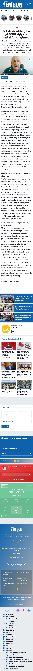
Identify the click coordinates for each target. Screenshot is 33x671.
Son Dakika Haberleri (7, 590)
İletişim (8, 648)
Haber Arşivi (23, 589)
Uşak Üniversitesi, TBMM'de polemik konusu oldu (7, 391)
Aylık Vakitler (6, 516)
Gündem (15, 11)
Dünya (13, 597)
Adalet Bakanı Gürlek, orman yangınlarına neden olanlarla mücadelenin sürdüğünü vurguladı (8, 374)
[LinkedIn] (18, 564)
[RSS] (24, 564)
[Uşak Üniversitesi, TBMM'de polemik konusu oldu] (8, 384)
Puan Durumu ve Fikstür (8, 584)
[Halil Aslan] (5, 329)
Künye (8, 646)
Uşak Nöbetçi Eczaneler (8, 573)
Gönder (5, 426)
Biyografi (9, 641)
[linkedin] (29, 610)
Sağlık (23, 11)
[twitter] (12, 610)
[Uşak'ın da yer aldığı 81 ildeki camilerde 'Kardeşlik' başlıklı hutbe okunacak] (24, 384)
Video (8, 632)
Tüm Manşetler (23, 583)
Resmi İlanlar (5, 11)
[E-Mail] (12, 331)
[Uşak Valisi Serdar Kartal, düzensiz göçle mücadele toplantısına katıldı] (24, 366)
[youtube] (23, 610)
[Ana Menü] (30, 4)
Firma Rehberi (11, 637)
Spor (29, 11)
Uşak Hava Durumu (25, 572)
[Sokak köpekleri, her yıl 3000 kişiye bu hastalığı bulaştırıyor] (16, 65)
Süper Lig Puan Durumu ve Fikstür (20, 661)
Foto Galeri (10, 630)
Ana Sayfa (9, 614)
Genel (16, 28)
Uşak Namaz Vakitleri (7, 579)
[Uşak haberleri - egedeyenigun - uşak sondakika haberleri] (12, 4)
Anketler (9, 643)
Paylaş (5, 77)
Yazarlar (9, 634)
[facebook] (7, 610)
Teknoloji (22, 599)
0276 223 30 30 (17, 554)
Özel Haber (23, 597)
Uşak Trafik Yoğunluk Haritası (22, 579)
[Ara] (28, 4)
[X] (11, 564)
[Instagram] (14, 564)
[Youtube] (21, 564)
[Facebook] (8, 564)
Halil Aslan (10, 81)
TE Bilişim (20, 604)
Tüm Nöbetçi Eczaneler (17, 479)
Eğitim (29, 597)
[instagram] (18, 610)
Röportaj (10, 599)
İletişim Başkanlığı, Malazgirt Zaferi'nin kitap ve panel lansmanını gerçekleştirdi (7, 354)
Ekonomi (16, 599)
